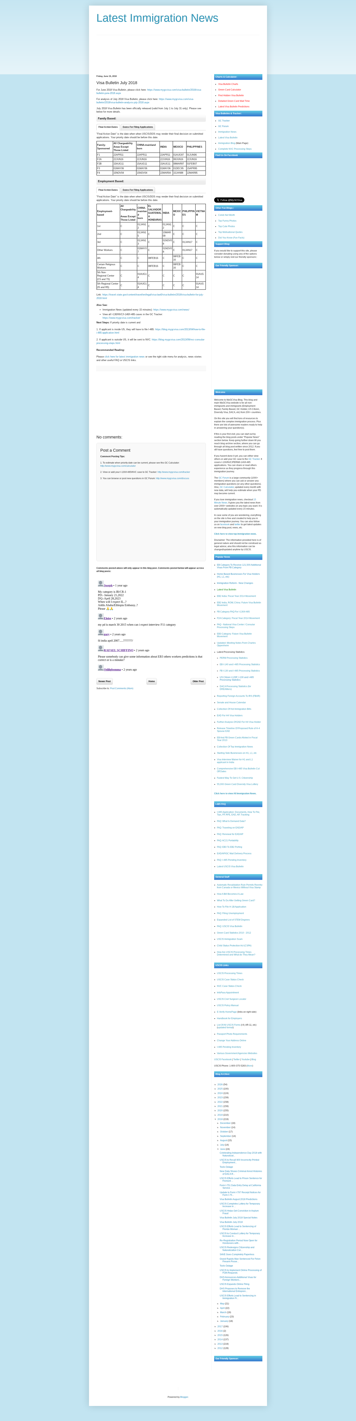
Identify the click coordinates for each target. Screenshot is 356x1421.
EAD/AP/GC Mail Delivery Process (234, 853)
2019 (220, 1115)
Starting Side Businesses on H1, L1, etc (237, 753)
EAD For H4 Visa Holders (230, 715)
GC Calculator (227, 487)
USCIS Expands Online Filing (234, 1284)
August (224, 1140)
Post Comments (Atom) (121, 688)
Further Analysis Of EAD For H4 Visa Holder (239, 722)
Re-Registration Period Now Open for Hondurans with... (238, 1241)
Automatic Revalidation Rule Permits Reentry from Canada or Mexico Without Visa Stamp (239, 886)
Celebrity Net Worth (223, 1388)
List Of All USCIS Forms (228, 1025)
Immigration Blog (226, 143)
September (226, 1136)
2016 (220, 1331)
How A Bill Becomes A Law (230, 894)
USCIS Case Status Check (230, 979)
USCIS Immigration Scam (230, 939)
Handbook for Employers (229, 1018)
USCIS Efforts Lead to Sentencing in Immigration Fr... (238, 1297)
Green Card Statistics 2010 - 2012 (234, 932)
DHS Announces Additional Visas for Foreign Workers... (238, 1278)
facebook (225, 524)
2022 (220, 1102)
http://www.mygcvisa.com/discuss (172, 478)
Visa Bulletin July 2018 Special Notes (238, 1217)
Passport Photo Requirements (232, 1034)
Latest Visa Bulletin (228, 137)
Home (152, 681)
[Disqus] (151, 625)
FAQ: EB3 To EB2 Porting (229, 847)
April (222, 1308)
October (224, 1131)
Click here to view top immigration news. (235, 534)
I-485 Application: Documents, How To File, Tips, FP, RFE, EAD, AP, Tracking (238, 813)
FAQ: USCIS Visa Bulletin (229, 926)
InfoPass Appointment (228, 992)
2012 (220, 1348)
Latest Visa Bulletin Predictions (233, 106)
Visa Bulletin (187, 1388)
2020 (220, 1110)
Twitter (236, 1059)
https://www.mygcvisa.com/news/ (171, 309)
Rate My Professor (203, 1388)
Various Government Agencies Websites (237, 1053)
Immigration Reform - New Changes (235, 583)
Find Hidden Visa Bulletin (231, 95)
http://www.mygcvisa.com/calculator (118, 466)
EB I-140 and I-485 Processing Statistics (240, 664)
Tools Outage (226, 1167)
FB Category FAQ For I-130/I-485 (233, 611)
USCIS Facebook (223, 1059)
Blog (253, 1059)
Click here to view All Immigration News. (235, 793)
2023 (220, 1097)
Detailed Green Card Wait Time (234, 101)
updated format (225, 1027)
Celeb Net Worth (226, 215)
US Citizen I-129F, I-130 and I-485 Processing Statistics (237, 678)
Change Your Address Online (231, 1040)
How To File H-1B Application (231, 906)
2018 (220, 1119)
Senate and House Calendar (231, 702)
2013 (220, 1344)
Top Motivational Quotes (230, 232)
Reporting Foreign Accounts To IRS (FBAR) (238, 696)
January (224, 1321)
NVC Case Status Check (229, 986)
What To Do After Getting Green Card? (236, 900)
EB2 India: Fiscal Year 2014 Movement (236, 596)
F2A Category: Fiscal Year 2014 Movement (238, 618)
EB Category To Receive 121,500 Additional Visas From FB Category (239, 566)
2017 (220, 1326)
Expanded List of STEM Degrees (233, 919)
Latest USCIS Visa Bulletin (230, 866)
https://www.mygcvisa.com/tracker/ (121, 317)
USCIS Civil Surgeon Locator (231, 999)
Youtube (245, 1059)
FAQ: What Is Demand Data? (231, 821)
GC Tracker (224, 120)
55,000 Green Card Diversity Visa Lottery (237, 784)
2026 (220, 1084)
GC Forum (223, 126)
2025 (220, 1088)
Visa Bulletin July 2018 (231, 1222)
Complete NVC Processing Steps (235, 149)
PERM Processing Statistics (234, 658)
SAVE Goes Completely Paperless (237, 1254)
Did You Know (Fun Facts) (231, 237)
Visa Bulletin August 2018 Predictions (238, 1199)
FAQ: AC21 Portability (227, 840)
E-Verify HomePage (227, 1012)
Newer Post (104, 681)
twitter (237, 524)
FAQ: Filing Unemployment (230, 913)
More (249, 1065)
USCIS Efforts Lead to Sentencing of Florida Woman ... (238, 1227)
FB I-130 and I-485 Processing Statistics (240, 670)
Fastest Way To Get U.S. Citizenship (235, 778)
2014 (220, 1339)
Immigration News (227, 132)
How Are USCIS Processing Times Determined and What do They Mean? (236, 953)
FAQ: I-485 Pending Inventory (231, 860)
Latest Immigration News (157, 18)
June (223, 1149)
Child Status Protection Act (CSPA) (234, 945)
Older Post (198, 681)
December (225, 1123)
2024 (220, 1093)
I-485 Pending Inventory (229, 1047)
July (222, 1145)
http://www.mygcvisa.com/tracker (174, 472)
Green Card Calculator (229, 89)
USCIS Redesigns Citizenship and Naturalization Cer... (237, 1248)
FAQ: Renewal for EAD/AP (230, 834)
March (223, 1312)
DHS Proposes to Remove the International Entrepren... (235, 1289)
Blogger (184, 1397)
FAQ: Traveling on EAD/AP (230, 827)
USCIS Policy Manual (228, 1005)
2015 (220, 1335)
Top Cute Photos (226, 226)
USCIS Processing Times (229, 973)
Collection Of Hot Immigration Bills (234, 709)
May (222, 1303)
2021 (220, 1106)
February (225, 1316)
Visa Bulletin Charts (228, 84)
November (225, 1127)
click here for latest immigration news (125, 356)
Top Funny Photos (227, 221)
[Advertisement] (178, 52)
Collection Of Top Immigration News (235, 746)
